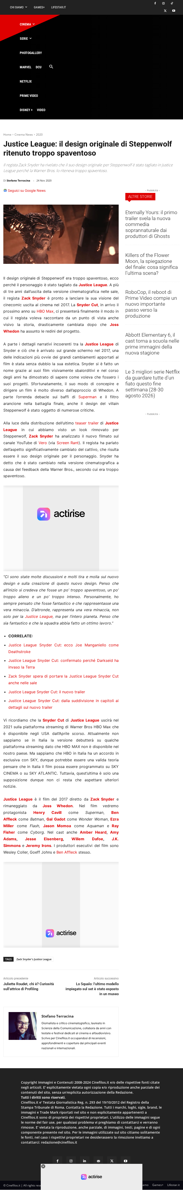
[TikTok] (171, 3)
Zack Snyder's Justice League (33, 959)
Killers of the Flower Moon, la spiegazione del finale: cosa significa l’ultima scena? (151, 264)
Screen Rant (68, 442)
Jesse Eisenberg (44, 838)
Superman (87, 396)
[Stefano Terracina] (22, 1032)
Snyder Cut (87, 304)
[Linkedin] (102, 192)
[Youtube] (173, 11)
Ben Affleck (66, 852)
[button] (51, 67)
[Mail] (98, 1161)
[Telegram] (113, 192)
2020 (39, 135)
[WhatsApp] (91, 192)
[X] (165, 11)
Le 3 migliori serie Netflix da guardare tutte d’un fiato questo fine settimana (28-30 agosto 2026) (152, 383)
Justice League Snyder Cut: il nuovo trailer (46, 691)
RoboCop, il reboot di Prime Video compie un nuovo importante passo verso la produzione (151, 304)
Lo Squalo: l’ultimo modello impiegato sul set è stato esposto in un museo (92, 989)
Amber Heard (93, 832)
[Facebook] (155, 3)
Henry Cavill (47, 812)
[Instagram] (163, 3)
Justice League (39, 616)
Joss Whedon (58, 805)
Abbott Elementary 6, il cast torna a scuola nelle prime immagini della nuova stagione (152, 344)
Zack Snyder (33, 298)
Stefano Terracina (18, 180)
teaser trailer (87, 423)
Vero (43, 442)
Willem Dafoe (87, 838)
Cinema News (24, 135)
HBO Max (45, 311)
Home (7, 135)
